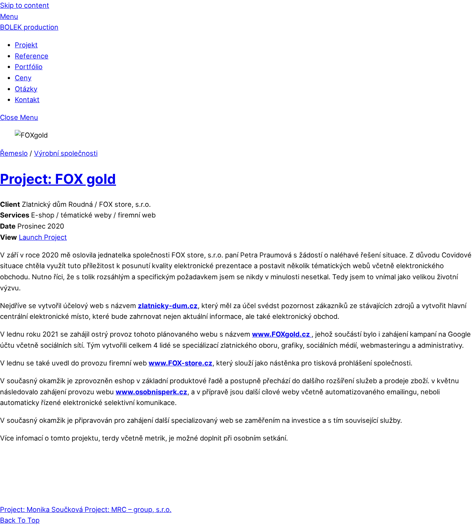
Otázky (26, 89)
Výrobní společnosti (66, 153)
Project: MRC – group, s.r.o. (127, 509)
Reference (31, 56)
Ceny (23, 78)
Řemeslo (14, 153)
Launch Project (43, 237)
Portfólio (28, 67)
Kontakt (27, 99)
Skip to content (24, 5)
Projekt (26, 45)
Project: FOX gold (58, 179)
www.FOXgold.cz (282, 334)
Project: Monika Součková (41, 509)
